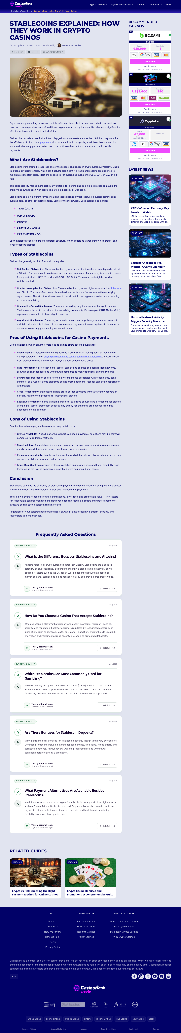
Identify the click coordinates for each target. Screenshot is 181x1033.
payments (45, 142)
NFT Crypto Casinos (124, 926)
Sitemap (156, 1029)
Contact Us (53, 926)
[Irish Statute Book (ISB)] (73, 1004)
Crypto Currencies (121, 4)
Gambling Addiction (29, 1029)
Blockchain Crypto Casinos (124, 921)
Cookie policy (134, 1029)
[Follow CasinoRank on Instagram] (141, 976)
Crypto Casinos (97, 4)
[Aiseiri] (119, 1004)
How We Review (52, 931)
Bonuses (154, 4)
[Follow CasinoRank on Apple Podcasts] (168, 976)
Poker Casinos (86, 936)
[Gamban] (94, 1004)
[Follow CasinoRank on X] (148, 976)
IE (12, 976)
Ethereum (116, 288)
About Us (53, 921)
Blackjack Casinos (86, 926)
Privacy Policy (52, 947)
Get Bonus (150, 61)
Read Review (150, 66)
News (168, 4)
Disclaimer (83, 1029)
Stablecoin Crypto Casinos (124, 931)
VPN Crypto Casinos (124, 936)
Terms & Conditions (108, 1029)
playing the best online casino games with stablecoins (73, 356)
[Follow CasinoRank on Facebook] (134, 976)
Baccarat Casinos (86, 921)
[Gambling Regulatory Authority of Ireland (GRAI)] (49, 1004)
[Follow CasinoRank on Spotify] (161, 976)
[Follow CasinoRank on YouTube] (155, 976)
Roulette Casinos (86, 931)
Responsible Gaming (58, 1029)
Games (140, 4)
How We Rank (52, 936)
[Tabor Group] (106, 1004)
